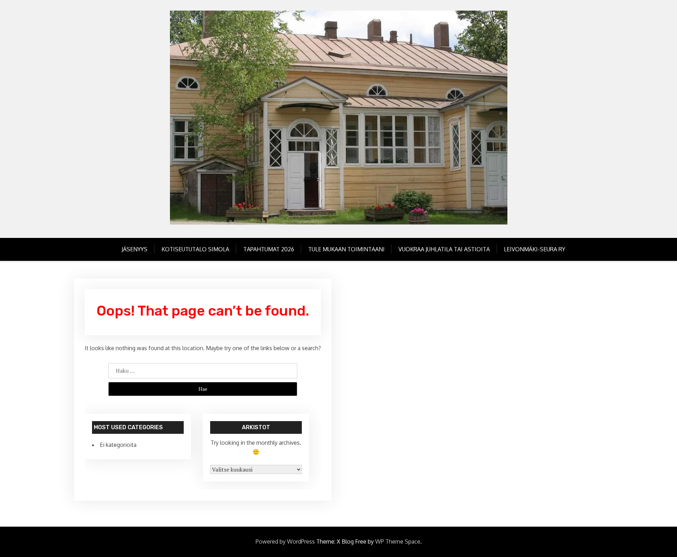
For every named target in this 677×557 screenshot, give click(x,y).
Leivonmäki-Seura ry (534, 249)
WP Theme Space (397, 541)
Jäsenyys (134, 249)
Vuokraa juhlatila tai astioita (444, 249)
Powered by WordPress (285, 541)
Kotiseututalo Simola (195, 249)
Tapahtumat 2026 (268, 249)
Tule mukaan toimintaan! (346, 249)
